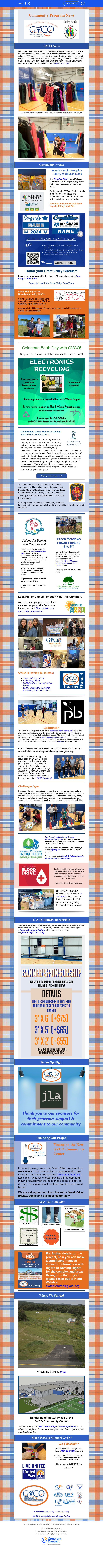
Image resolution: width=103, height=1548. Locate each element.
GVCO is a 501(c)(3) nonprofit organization (51, 1516)
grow (63, 1371)
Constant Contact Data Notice (57, 1531)
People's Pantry (62, 179)
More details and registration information (36, 609)
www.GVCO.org (62, 1511)
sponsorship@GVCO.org (32, 933)
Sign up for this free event (51, 476)
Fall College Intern (31, 681)
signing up (55, 850)
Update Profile (41, 1531)
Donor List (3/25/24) (69, 1174)
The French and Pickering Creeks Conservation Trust (59, 838)
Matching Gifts (68, 1451)
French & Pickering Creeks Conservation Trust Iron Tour (64, 857)
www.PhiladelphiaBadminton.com (53, 737)
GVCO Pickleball (44, 778)
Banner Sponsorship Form (32, 930)
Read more (59, 741)
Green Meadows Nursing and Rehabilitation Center (67, 563)
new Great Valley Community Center (57, 1426)
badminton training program (61, 731)
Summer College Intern (33, 678)
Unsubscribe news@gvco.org (51, 1528)
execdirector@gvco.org (62, 1286)
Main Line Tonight (61, 63)
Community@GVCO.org (44, 1511)
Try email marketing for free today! (51, 1544)
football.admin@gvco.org (50, 1534)
